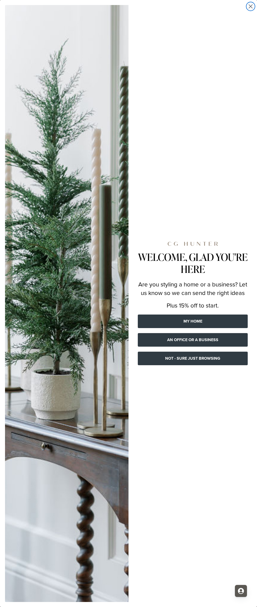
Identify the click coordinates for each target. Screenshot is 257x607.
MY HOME (192, 321)
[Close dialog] (250, 6)
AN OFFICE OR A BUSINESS (192, 340)
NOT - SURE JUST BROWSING (192, 358)
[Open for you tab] (241, 591)
